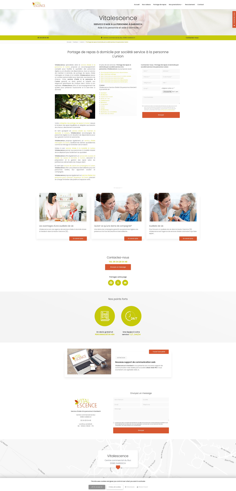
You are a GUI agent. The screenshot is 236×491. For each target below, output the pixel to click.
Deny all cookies (115, 487)
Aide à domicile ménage (108, 74)
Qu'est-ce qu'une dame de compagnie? (113, 226)
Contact (200, 4)
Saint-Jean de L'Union (107, 113)
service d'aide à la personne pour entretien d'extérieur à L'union (75, 176)
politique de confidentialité (167, 110)
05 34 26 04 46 (43, 38)
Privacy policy (143, 487)
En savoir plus (78, 238)
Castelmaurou (105, 100)
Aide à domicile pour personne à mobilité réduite (116, 76)
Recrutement (190, 4)
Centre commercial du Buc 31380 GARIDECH (119, 38)
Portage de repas (159, 4)
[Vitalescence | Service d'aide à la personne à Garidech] (38, 4)
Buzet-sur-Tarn (105, 98)
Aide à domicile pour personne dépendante (114, 80)
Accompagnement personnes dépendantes (114, 72)
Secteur (75, 42)
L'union (82, 42)
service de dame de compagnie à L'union (79, 166)
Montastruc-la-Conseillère (109, 112)
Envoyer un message (118, 267)
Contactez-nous (192, 38)
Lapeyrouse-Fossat (106, 96)
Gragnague (104, 104)
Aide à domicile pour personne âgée (112, 78)
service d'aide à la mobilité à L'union (80, 148)
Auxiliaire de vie (156, 226)
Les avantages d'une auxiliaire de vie (56, 226)
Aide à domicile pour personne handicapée (114, 82)
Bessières (104, 102)
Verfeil (103, 108)
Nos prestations (175, 4)
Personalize (131, 487)
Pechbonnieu (105, 110)
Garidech (103, 93)
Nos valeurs (146, 4)
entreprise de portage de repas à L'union (74, 123)
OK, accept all (97, 487)
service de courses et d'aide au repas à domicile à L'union (75, 157)
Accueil (136, 4)
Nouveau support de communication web (135, 362)
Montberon (104, 95)
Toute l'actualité (159, 352)
